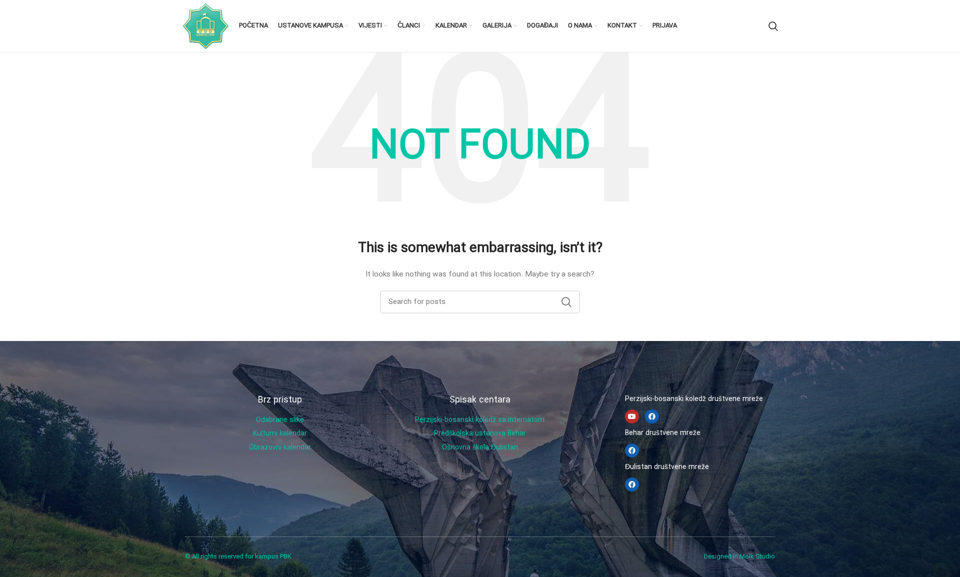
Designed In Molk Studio (739, 556)
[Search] (773, 26)
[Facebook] (652, 417)
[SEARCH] (566, 302)
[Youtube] (632, 417)
